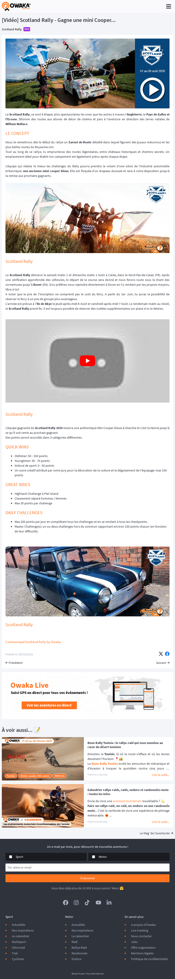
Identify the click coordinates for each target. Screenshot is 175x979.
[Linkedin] (109, 902)
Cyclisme (18, 959)
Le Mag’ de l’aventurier (155, 833)
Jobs (134, 942)
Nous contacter (141, 936)
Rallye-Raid (79, 947)
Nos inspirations (23, 930)
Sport (19, 857)
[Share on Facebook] (167, 654)
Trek (15, 953)
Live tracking (139, 930)
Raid (74, 942)
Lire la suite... (161, 775)
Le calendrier (20, 936)
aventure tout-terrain (127, 801)
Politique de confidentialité (149, 959)
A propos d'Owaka (143, 925)
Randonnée (79, 953)
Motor (103, 857)
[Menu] (168, 6)
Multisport (19, 942)
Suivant (161, 663)
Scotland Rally (12, 29)
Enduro (77, 959)
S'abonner (87, 878)
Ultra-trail (18, 947)
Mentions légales (142, 953)
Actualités (18, 925)
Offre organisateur (143, 947)
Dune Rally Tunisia (105, 764)
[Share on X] (161, 654)
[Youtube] (98, 902)
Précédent (16, 663)
